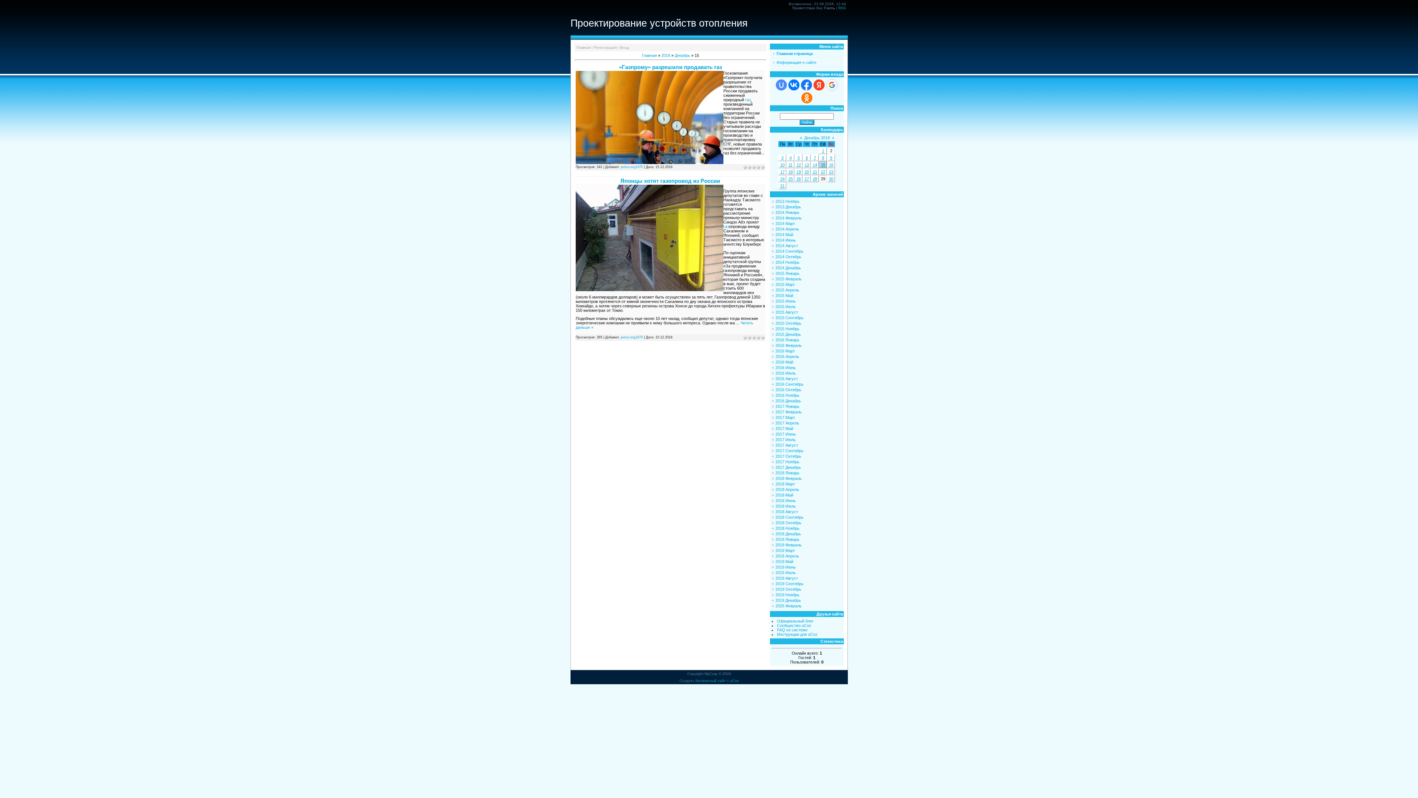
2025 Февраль (788, 606)
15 (823, 165)
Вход (624, 47)
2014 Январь (787, 212)
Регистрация (605, 47)
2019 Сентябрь (789, 584)
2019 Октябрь (788, 589)
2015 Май (784, 295)
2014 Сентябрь (789, 251)
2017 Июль (785, 439)
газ (748, 100)
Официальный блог (795, 621)
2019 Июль (785, 572)
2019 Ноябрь (787, 595)
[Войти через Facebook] (806, 85)
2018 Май (784, 495)
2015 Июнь (785, 301)
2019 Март (785, 550)
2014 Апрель (787, 229)
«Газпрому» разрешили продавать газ (670, 67)
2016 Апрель (787, 356)
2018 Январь (787, 473)
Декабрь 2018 (817, 138)
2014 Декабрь (788, 268)
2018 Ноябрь (787, 528)
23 (831, 172)
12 (799, 165)
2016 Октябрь (788, 390)
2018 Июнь (785, 500)
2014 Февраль (788, 218)
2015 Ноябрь (787, 329)
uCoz (734, 681)
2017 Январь (787, 406)
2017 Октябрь (788, 456)
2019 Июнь (785, 567)
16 (831, 165)
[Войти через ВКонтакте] (793, 85)
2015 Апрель (787, 290)
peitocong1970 (632, 167)
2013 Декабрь (788, 207)
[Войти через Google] (832, 85)
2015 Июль (785, 306)
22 (823, 172)
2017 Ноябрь (787, 462)
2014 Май (784, 234)
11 (790, 165)
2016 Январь (787, 340)
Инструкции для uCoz (797, 634)
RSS (842, 8)
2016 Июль (785, 373)
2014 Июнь (785, 240)
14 (815, 165)
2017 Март (785, 417)
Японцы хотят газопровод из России (670, 181)
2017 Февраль (788, 412)
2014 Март (785, 223)
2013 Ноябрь (787, 201)
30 (831, 179)
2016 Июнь (785, 367)
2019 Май (784, 561)
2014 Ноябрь (787, 262)
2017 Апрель (787, 423)
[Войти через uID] (781, 85)
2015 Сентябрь (789, 318)
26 (799, 179)
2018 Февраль (788, 478)
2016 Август (786, 378)
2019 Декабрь (788, 600)
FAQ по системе (792, 630)
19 (799, 172)
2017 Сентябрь (789, 451)
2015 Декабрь (788, 334)
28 (815, 179)
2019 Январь (787, 539)
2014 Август (786, 245)
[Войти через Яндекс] (819, 85)
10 (782, 165)
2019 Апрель (787, 556)
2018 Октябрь (788, 523)
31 (782, 186)
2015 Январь (787, 273)
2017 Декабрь (788, 467)
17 (782, 172)
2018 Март (785, 484)
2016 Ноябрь (787, 395)
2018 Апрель (787, 489)
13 (807, 165)
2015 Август (786, 312)
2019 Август (786, 578)
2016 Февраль (788, 345)
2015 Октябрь (788, 323)
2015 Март (785, 284)
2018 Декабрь (788, 534)
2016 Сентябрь (789, 384)
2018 (665, 55)
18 (790, 172)
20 (807, 172)
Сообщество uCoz (794, 625)
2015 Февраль (788, 279)
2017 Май (784, 428)
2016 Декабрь (788, 401)
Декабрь (682, 55)
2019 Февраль (788, 545)
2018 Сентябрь (789, 517)
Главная (583, 47)
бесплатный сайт (710, 681)
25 (790, 179)
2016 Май (784, 362)
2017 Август (786, 445)
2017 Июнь (785, 434)
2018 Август (786, 511)
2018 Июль (785, 506)
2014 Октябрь (788, 257)
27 (807, 179)
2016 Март (785, 351)
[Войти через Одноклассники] (806, 97)
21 (815, 172)
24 (782, 179)
